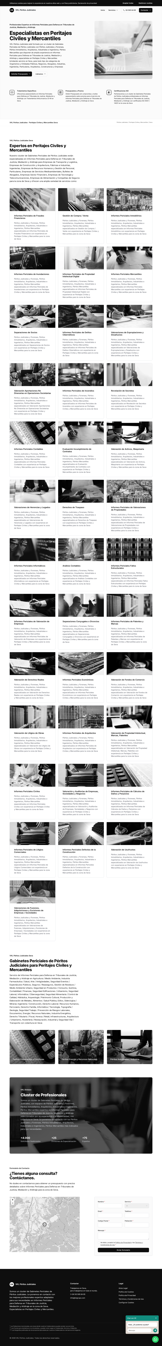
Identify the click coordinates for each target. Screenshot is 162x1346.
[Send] (155, 1330)
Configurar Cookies (126, 1302)
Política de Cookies (126, 1292)
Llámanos (39, 74)
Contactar (144, 10)
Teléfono (128, 1211)
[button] (44, 1224)
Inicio (103, 10)
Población (129, 1221)
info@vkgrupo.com (77, 1298)
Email (100, 1211)
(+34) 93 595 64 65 (77, 1294)
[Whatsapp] (155, 1339)
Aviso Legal (123, 1288)
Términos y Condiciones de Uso (131, 1299)
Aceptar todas (128, 3)
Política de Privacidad (123, 1242)
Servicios (111, 10)
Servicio (128, 1202)
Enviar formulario (123, 1250)
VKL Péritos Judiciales (25, 10)
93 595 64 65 (131, 10)
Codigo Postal (103, 1221)
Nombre (101, 1202)
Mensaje (101, 1230)
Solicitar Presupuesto (19, 74)
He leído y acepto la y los (122, 1244)
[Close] (156, 1318)
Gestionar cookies (145, 3)
